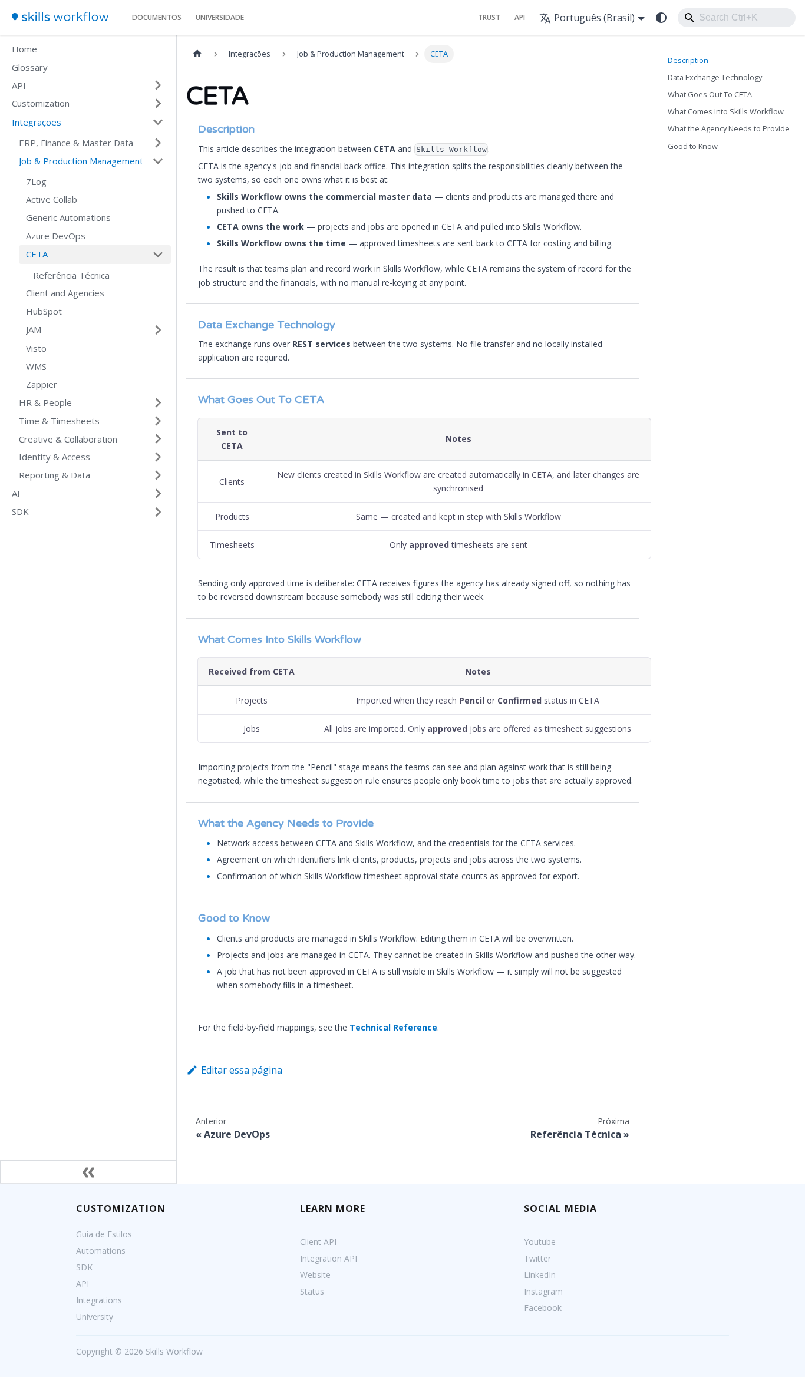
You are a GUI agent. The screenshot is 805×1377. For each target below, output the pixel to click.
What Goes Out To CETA (710, 94)
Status (312, 1291)
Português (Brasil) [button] (594, 17)
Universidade (220, 17)
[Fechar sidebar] (88, 1172)
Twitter (537, 1258)
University (94, 1316)
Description (688, 60)
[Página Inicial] (197, 54)
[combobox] (737, 17)
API (519, 17)
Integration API (328, 1258)
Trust (489, 17)
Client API (318, 1241)
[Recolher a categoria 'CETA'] (158, 254)
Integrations (99, 1300)
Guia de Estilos (104, 1234)
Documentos (157, 17)
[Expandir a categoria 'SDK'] (158, 512)
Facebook (543, 1307)
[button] (88, 86)
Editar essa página (241, 1070)
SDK (84, 1267)
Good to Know (693, 146)
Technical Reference (393, 1027)
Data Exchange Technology (715, 77)
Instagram (543, 1291)
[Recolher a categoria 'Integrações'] (158, 122)
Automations (101, 1250)
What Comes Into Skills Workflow (726, 111)
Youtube (540, 1241)
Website (315, 1274)
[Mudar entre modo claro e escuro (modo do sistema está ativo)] (661, 17)
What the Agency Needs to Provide (729, 128)
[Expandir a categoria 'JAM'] (158, 330)
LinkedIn (540, 1274)
